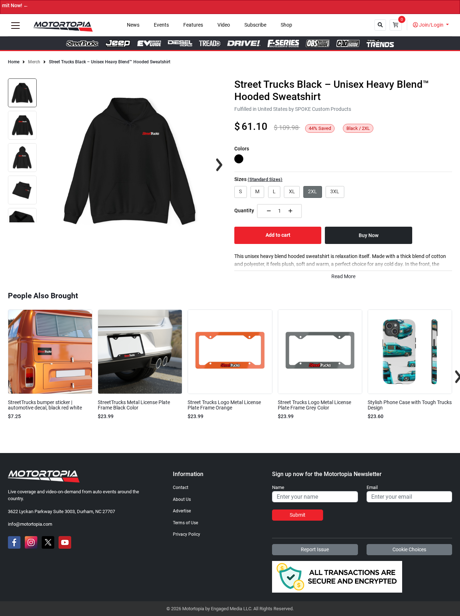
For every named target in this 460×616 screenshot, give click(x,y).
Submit (297, 515)
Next (20, 218)
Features (193, 25)
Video (223, 25)
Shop (286, 25)
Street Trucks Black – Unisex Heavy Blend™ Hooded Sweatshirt (109, 61)
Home (13, 61)
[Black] (238, 158)
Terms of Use (185, 522)
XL (292, 191)
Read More (343, 276)
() (265, 179)
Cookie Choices (409, 549)
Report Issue (315, 549)
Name (278, 487)
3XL (334, 191)
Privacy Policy (186, 534)
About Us (182, 499)
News (133, 25)
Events (161, 25)
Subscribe (255, 25)
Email (372, 487)
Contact (180, 487)
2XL (312, 191)
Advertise (182, 510)
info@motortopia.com (30, 524)
